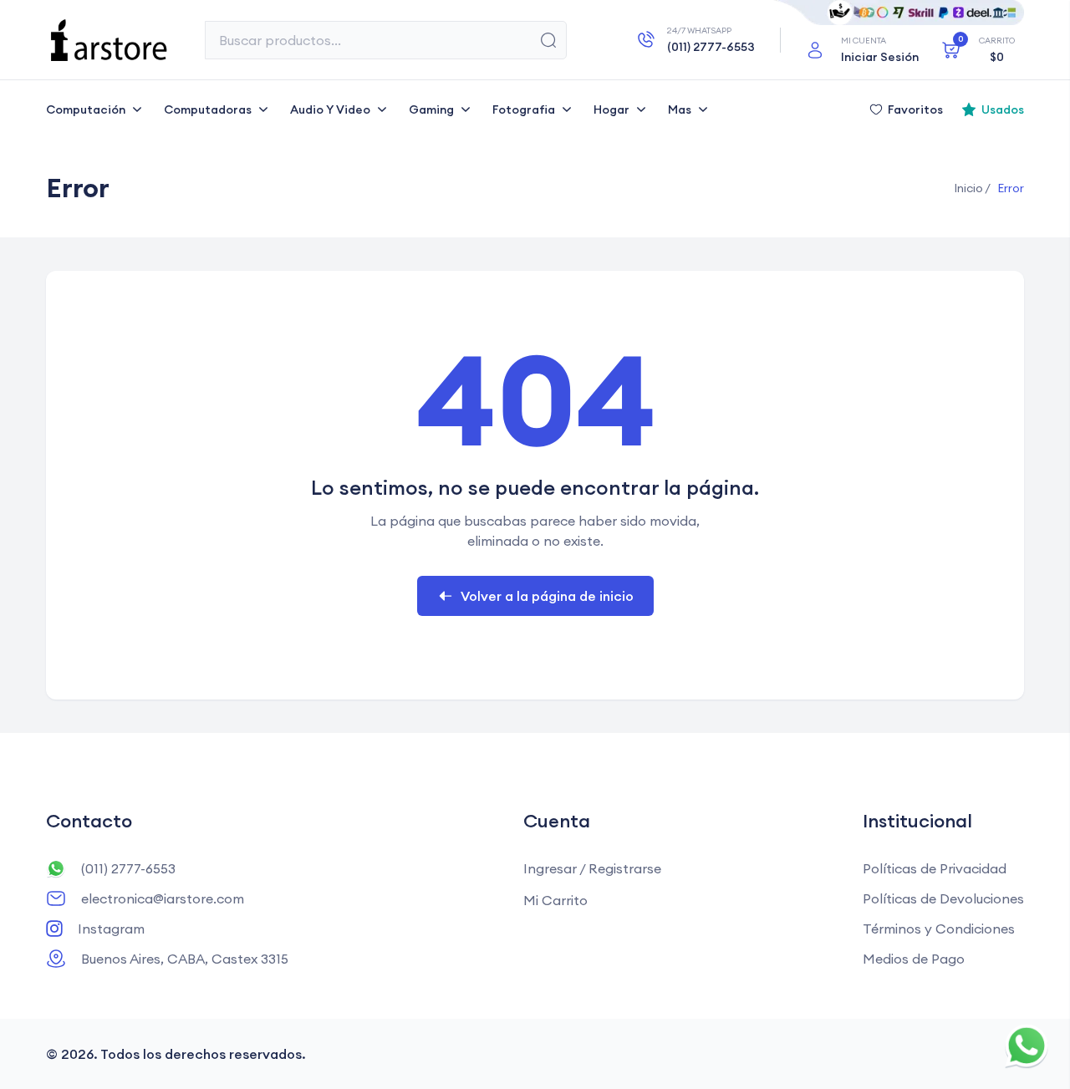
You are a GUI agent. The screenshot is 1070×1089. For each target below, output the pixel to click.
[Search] (548, 40)
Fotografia (523, 109)
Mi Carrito (555, 900)
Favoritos (915, 109)
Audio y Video (330, 109)
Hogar (611, 109)
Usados (1002, 109)
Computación (85, 109)
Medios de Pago (914, 958)
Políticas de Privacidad (934, 868)
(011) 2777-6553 (128, 868)
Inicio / (972, 188)
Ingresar (550, 868)
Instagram (111, 928)
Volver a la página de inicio (547, 596)
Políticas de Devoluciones (943, 898)
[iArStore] (108, 40)
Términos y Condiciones (939, 928)
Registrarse (624, 868)
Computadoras (208, 109)
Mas (679, 109)
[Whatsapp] (1027, 1046)
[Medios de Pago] (898, 12)
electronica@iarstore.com (162, 898)
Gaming (431, 109)
